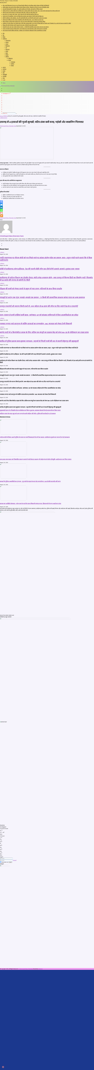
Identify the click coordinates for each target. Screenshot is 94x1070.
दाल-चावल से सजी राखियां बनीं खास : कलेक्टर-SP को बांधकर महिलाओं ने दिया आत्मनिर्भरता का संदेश (24, 31)
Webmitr (40, 969)
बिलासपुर (8, 46)
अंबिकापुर (10, 58)
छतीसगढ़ (5, 116)
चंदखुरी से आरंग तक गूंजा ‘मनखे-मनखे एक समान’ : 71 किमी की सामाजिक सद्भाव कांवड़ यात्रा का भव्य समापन (26, 27)
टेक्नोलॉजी (5, 75)
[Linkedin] (1, 207)
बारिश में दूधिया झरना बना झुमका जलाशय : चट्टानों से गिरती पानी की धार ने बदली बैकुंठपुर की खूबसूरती (39, 341)
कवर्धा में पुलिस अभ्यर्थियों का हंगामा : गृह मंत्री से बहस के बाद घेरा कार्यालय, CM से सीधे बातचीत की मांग (30, 481)
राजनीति (4, 76)
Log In (10, 862)
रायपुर (7, 44)
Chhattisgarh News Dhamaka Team (8, 126)
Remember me (5, 862)
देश (3, 35)
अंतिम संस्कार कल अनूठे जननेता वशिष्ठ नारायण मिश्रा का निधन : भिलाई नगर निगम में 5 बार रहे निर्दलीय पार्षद (26, 7)
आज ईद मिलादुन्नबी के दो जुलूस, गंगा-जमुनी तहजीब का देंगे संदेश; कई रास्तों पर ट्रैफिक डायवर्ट (23, 9)
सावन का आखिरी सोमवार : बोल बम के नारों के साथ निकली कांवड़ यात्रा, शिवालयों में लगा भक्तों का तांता (30, 504)
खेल (3, 73)
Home (1, 116)
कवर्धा (9, 60)
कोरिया (7, 57)
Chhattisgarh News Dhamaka (26, 969)
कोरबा (7, 55)
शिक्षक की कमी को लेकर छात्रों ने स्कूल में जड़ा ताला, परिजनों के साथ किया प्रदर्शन (20, 25)
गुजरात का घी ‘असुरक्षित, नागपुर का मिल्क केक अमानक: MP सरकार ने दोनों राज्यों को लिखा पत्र (23, 16)
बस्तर (7, 53)
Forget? (15, 860)
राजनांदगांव (8, 41)
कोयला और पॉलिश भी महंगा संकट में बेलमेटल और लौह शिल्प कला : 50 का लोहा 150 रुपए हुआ (23, 20)
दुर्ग (6, 48)
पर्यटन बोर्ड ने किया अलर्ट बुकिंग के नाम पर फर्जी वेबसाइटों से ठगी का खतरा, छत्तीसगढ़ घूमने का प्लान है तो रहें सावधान (35, 437)
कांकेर (7, 51)
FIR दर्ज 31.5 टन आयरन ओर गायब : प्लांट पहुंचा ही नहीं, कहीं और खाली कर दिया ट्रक (21, 14)
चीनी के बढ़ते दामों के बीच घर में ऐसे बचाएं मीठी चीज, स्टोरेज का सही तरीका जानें (20, 13)
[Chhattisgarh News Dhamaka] (7, 86)
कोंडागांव (7, 50)
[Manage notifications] (3, 1067)
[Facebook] (1, 202)
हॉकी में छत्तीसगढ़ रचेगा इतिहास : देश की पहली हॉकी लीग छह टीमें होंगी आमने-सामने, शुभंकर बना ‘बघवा (25, 18)
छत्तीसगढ (5, 39)
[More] (1, 215)
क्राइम (4, 71)
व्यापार (4, 67)
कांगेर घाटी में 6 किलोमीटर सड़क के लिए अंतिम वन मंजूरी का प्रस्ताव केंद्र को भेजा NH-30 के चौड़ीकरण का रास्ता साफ (44, 332)
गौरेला (12, 66)
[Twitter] (1, 204)
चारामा (7, 42)
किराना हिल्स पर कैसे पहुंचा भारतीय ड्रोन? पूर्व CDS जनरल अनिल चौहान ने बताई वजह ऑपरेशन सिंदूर (24, 22)
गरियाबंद (13, 62)
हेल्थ (4, 78)
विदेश (4, 37)
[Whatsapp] (1, 210)
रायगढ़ (5, 118)
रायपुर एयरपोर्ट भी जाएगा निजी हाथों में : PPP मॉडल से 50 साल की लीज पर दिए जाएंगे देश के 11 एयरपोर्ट (25, 29)
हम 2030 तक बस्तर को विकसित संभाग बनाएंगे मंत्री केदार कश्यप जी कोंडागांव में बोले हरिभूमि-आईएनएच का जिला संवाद (35, 459)
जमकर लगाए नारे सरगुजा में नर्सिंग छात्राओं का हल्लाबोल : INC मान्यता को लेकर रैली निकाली (36, 324)
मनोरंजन (4, 69)
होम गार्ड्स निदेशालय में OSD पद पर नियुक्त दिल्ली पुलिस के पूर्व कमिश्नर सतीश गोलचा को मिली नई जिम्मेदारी (26, 5)
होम (3, 33)
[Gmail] (1, 213)
